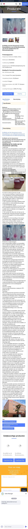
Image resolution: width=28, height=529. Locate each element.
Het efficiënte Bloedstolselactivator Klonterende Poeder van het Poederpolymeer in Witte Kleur (20, 454)
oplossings (4, 194)
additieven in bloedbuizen (9, 421)
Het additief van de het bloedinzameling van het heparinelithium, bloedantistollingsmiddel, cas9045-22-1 (8, 454)
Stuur (24, 490)
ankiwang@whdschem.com (8, 0)
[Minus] (26, 494)
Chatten (25, 4)
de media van (5, 192)
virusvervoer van (15, 192)
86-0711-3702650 (23, 0)
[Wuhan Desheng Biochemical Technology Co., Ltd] (6, 4)
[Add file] (2, 526)
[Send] (26, 526)
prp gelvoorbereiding (8, 428)
